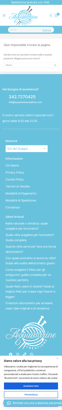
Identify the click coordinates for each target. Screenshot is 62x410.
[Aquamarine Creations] (23, 15)
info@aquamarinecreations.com (25, 102)
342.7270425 (22, 96)
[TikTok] (25, 354)
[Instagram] (18, 354)
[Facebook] (11, 354)
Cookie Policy (15, 179)
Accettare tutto (31, 386)
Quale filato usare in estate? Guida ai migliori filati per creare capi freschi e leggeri (30, 291)
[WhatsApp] (32, 354)
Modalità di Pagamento (21, 193)
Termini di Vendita (18, 186)
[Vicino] (59, 358)
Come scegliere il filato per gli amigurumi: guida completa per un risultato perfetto (28, 275)
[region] (31, 383)
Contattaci (13, 207)
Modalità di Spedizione (21, 200)
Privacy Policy (15, 172)
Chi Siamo (12, 165)
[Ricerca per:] (24, 30)
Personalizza (31, 394)
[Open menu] (4, 15)
